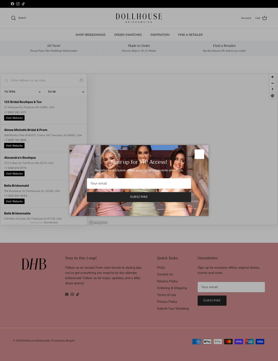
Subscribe (139, 197)
